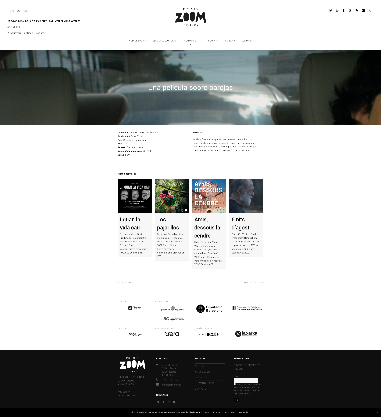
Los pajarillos (126, 282)
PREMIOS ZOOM (136, 41)
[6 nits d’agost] (246, 196)
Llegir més (243, 412)
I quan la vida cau (252, 282)
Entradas (199, 366)
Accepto (216, 412)
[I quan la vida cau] (135, 196)
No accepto (229, 412)
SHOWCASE (201, 377)
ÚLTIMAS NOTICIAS (204, 383)
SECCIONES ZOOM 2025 (164, 41)
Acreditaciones (202, 372)
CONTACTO (247, 41)
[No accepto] (377, 412)
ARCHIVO (228, 41)
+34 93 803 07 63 (169, 380)
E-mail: (236, 376)
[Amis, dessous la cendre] (209, 196)
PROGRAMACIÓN (190, 41)
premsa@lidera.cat (171, 384)
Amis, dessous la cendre (207, 227)
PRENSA (211, 41)
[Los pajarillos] (172, 196)
